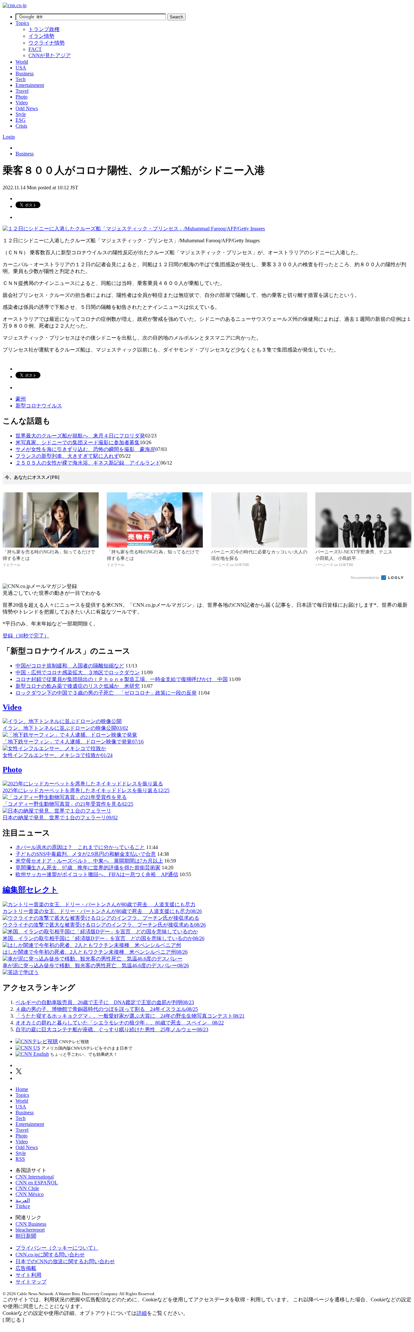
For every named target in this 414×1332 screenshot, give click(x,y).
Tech (21, 79)
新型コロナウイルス (39, 405)
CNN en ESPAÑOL (37, 1182)
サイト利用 (28, 1275)
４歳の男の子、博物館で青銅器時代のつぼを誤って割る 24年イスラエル (107, 1009)
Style (21, 114)
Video (22, 102)
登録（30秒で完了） (26, 635)
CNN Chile (27, 1188)
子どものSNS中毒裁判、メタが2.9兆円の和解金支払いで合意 (86, 854)
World (22, 62)
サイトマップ (31, 1282)
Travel (22, 91)
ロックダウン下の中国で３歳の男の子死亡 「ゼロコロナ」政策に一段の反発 (106, 693)
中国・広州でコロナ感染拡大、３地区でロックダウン (78, 672)
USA (21, 67)
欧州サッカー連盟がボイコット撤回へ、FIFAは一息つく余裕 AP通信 (97, 874)
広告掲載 (26, 1268)
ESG (21, 120)
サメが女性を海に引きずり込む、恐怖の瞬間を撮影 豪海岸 (85, 449)
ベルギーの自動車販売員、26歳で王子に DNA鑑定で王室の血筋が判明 (105, 1002)
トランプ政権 (44, 29)
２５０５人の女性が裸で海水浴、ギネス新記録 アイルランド (88, 463)
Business (25, 73)
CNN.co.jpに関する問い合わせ (50, 1254)
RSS (20, 1159)
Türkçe (23, 1206)
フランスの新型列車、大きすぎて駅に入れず (67, 456)
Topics (22, 23)
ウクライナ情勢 (46, 43)
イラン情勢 (41, 36)
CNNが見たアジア (49, 55)
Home (22, 1089)
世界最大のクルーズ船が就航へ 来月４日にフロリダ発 (80, 435)
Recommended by (365, 578)
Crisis (21, 126)
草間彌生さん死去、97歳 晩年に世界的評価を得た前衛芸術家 (88, 867)
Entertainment (30, 85)
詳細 (141, 1313)
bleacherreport (30, 1229)
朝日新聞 (26, 1236)
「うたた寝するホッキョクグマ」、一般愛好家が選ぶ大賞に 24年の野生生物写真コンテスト (130, 1016)
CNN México (30, 1194)
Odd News (27, 108)
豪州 (21, 399)
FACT (35, 49)
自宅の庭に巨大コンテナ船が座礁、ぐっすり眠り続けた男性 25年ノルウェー (112, 1029)
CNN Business (31, 1224)
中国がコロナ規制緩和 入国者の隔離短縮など (70, 665)
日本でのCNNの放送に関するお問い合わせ (65, 1261)
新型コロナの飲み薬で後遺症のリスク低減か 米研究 (78, 686)
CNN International (35, 1177)
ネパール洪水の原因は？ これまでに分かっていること (80, 847)
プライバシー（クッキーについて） (57, 1248)
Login (9, 137)
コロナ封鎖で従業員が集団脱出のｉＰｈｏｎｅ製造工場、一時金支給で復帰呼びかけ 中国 (122, 679)
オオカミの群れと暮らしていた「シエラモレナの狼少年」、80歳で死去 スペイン (120, 1022)
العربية (23, 1200)
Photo (21, 97)
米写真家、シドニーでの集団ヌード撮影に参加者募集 (78, 442)
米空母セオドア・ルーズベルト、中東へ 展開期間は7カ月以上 (89, 861)
